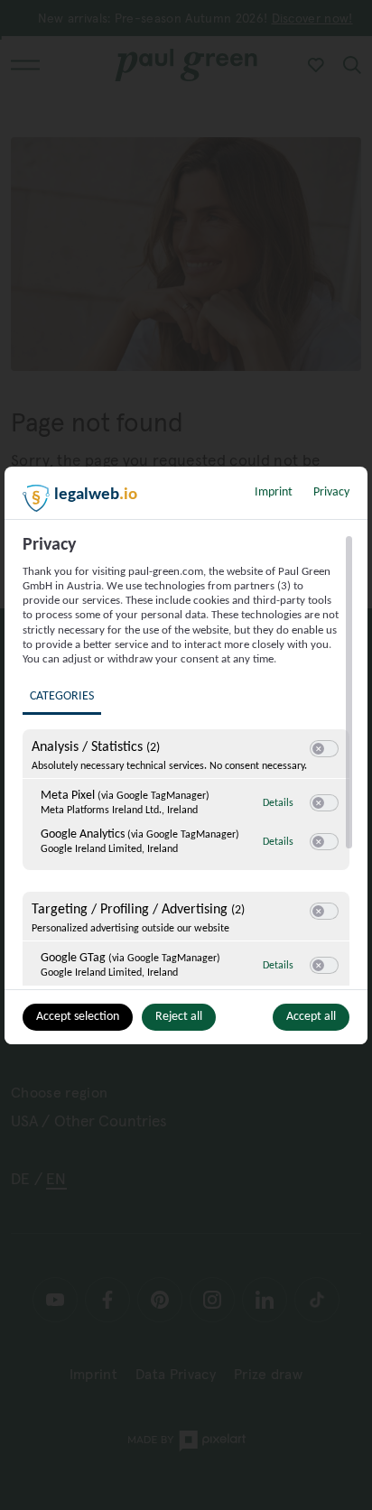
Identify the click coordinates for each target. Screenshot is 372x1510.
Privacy (331, 492)
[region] (188, 760)
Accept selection (77, 1017)
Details (278, 803)
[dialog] (186, 755)
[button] (318, 749)
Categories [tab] (62, 696)
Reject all (178, 1017)
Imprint (274, 492)
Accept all (311, 1017)
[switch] (324, 749)
